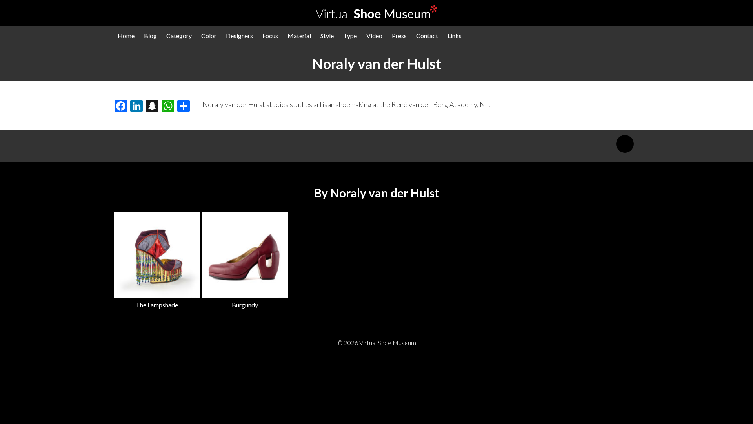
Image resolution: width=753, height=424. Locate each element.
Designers (239, 35)
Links (454, 35)
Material (299, 35)
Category (179, 35)
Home (126, 35)
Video (374, 35)
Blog (150, 35)
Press (399, 35)
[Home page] (376, 16)
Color (208, 35)
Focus (270, 35)
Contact (427, 35)
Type (350, 35)
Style (327, 35)
